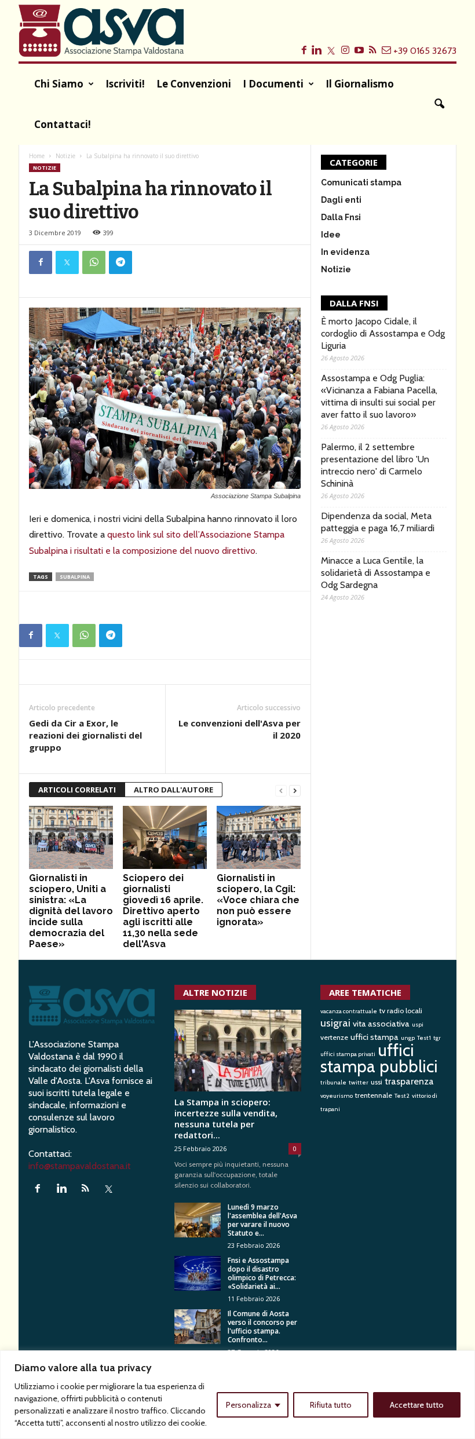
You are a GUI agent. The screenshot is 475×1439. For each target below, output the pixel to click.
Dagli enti (341, 199)
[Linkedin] (64, 1189)
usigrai (335, 1023)
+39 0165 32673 (424, 50)
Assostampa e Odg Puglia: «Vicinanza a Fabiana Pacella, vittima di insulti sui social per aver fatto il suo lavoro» (379, 396)
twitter (358, 1082)
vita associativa (381, 1023)
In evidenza (345, 252)
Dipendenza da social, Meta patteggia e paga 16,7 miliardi (377, 522)
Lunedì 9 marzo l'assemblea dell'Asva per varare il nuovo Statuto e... (262, 1220)
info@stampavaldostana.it (79, 1165)
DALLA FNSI (354, 303)
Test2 (402, 1096)
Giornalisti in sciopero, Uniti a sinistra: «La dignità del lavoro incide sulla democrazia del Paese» (71, 910)
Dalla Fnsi (341, 217)
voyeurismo (336, 1096)
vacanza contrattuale (348, 1011)
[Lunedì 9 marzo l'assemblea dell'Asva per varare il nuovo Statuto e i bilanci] (197, 1220)
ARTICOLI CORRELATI (77, 789)
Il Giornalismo (360, 83)
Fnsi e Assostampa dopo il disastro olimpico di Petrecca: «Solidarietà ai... (262, 1273)
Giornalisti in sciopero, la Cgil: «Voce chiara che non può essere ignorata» (258, 899)
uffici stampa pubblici (379, 1058)
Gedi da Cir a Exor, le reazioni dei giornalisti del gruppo (85, 735)
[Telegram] (120, 262)
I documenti (273, 83)
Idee (331, 234)
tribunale (333, 1082)
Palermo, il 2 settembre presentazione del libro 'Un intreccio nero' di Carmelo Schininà (375, 465)
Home (37, 156)
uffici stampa (374, 1037)
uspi (417, 1024)
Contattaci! (62, 124)
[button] (439, 104)
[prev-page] (281, 790)
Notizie (65, 156)
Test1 (424, 1038)
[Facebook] (40, 262)
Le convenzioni (193, 83)
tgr (437, 1038)
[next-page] (295, 790)
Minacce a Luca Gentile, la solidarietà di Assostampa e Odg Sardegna (375, 572)
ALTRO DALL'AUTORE (173, 789)
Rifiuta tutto (331, 1405)
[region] (237, 1394)
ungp (408, 1038)
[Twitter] (67, 262)
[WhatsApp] (93, 262)
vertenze (334, 1037)
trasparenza (409, 1081)
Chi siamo (58, 83)
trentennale (373, 1095)
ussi (376, 1082)
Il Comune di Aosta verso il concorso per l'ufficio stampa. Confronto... (262, 1327)
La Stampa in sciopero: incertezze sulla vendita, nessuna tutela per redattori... (225, 1118)
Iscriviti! (125, 83)
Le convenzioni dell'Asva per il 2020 (239, 729)
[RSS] (88, 1189)
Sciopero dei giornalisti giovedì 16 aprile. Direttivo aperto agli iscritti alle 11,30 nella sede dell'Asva (163, 910)
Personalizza (248, 1405)
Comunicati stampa (361, 182)
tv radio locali (400, 1010)
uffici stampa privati (347, 1054)
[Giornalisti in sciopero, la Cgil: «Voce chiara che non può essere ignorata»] (259, 837)
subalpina (75, 576)
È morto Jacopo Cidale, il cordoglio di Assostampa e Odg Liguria (383, 333)
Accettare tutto (417, 1405)
